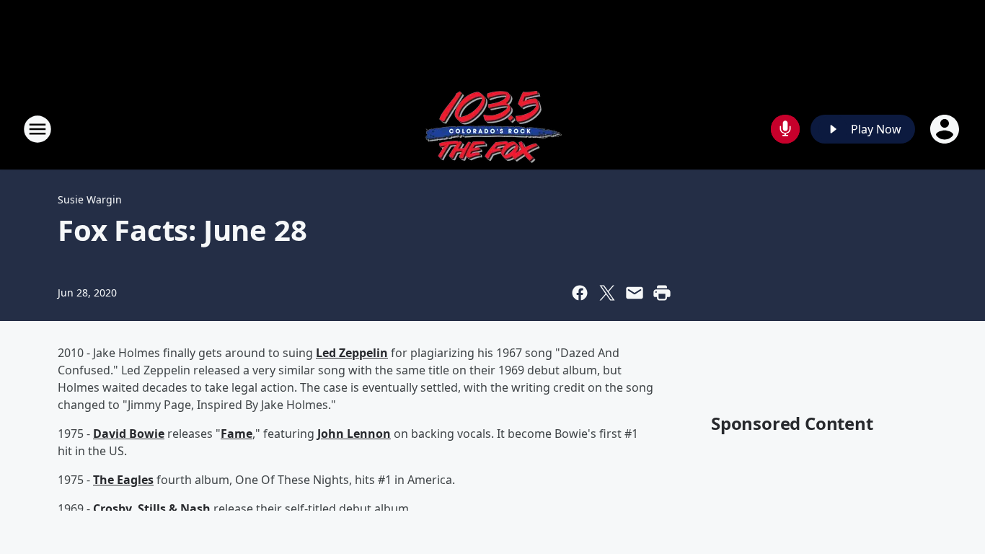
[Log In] (946, 129)
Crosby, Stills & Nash (152, 508)
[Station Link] (492, 129)
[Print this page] (662, 293)
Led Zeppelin (352, 353)
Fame (236, 433)
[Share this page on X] (607, 293)
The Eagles (123, 480)
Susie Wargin (90, 199)
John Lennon (354, 433)
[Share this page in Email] (634, 293)
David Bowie (128, 433)
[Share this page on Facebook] (580, 293)
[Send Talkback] (785, 129)
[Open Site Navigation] (37, 129)
